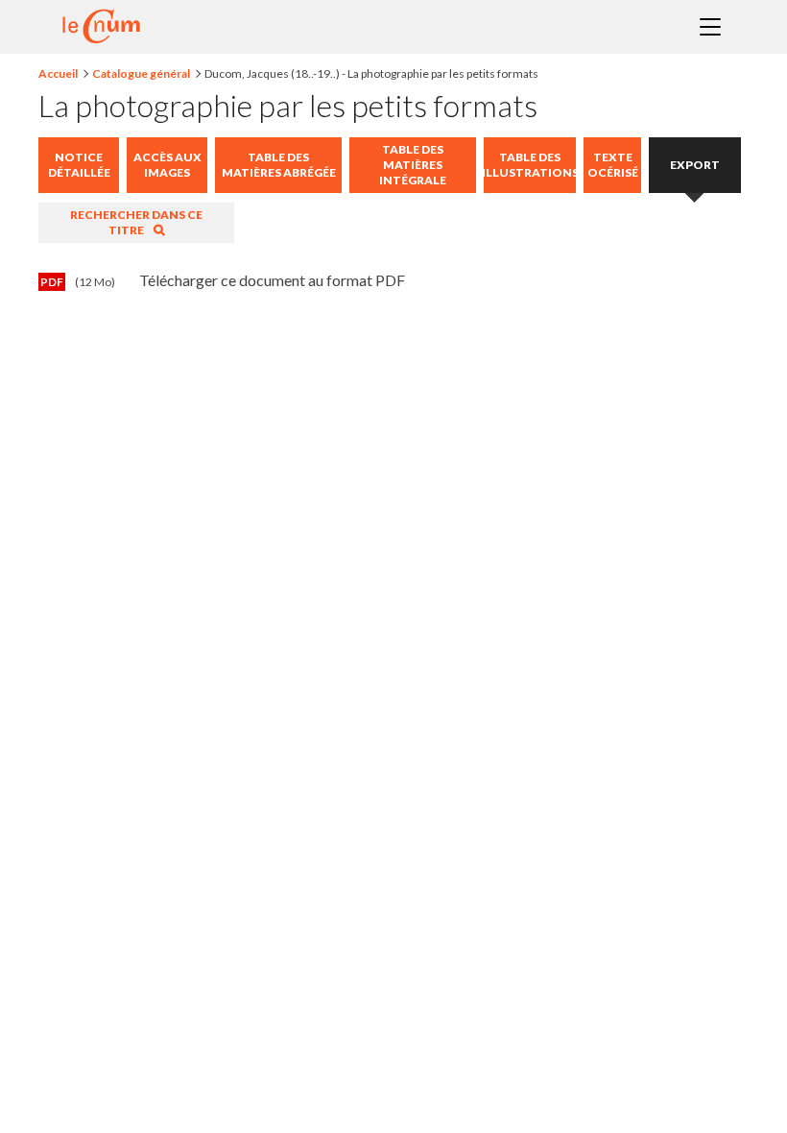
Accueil (58, 73)
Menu (710, 27)
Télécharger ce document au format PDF (222, 280)
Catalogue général (141, 73)
